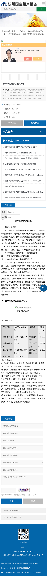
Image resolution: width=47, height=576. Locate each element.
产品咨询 (12, 123)
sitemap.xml (10, 572)
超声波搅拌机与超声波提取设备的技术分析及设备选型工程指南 (24, 198)
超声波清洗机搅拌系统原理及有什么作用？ (21, 147)
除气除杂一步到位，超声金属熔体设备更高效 (22, 158)
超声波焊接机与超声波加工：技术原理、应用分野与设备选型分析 (24, 192)
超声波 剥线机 (15, 510)
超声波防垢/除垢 (14, 34)
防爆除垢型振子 (15, 517)
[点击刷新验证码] (24, 490)
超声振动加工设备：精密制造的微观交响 (20, 153)
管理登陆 (20, 572)
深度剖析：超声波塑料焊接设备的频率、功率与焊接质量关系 (24, 175)
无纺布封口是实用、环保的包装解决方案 (20, 164)
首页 (14, 31)
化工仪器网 (37, 572)
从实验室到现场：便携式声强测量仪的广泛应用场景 (24, 169)
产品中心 (21, 31)
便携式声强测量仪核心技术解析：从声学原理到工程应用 (24, 181)
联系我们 (35, 123)
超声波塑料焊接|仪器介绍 (14, 186)
